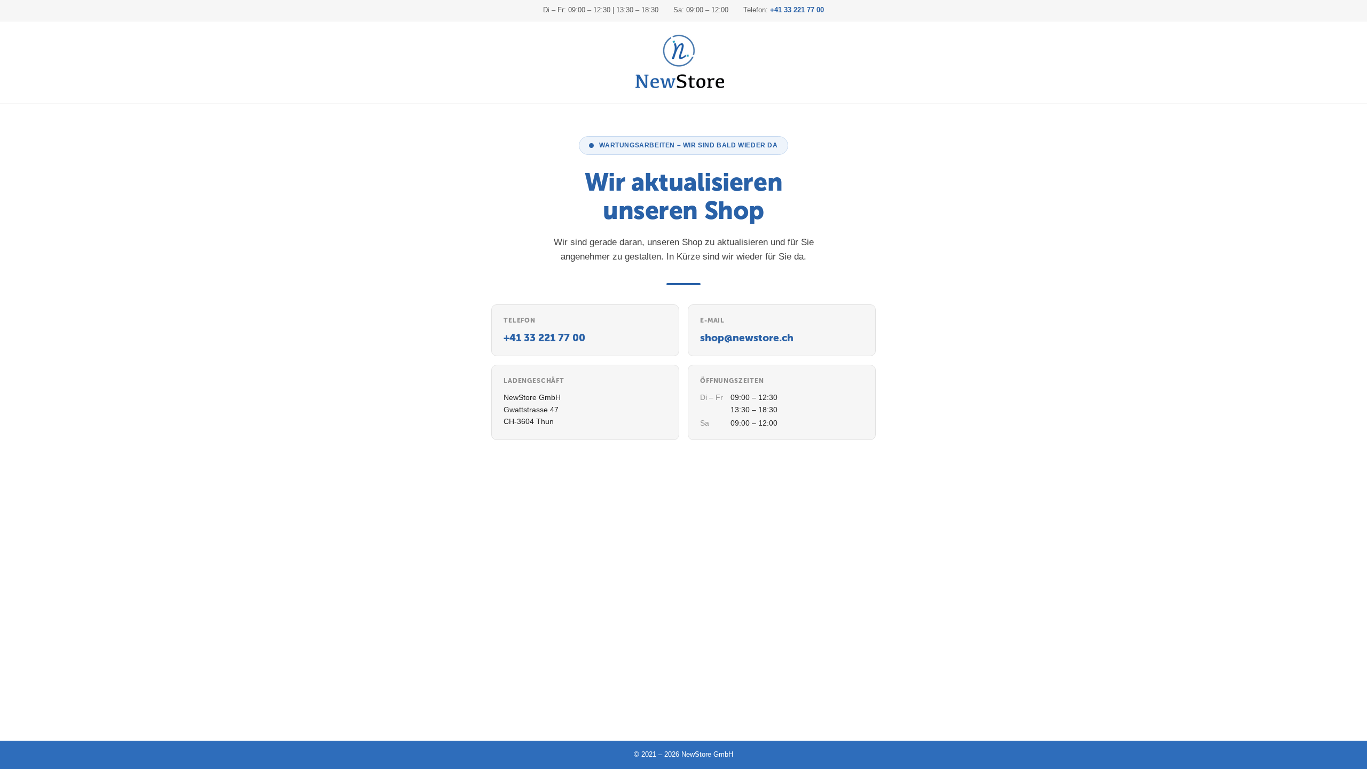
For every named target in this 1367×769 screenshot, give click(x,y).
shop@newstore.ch (747, 338)
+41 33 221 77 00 (797, 10)
